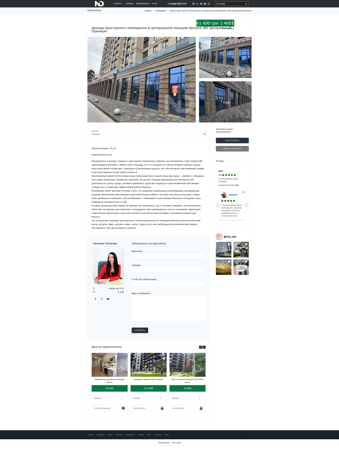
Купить (118, 3)
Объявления (160, 10)
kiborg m (233, 194)
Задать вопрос (232, 140)
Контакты (157, 435)
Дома (110, 435)
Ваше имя (137, 251)
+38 (177, 4)
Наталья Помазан (105, 243)
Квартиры (101, 435)
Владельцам (142, 3)
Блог (149, 435)
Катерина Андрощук (102, 408)
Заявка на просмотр (232, 149)
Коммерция (130, 435)
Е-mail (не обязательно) (144, 279)
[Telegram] (201, 4)
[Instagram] (197, 4)
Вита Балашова (139, 408)
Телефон (136, 265)
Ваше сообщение (141, 293)
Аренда (129, 3)
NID (220, 171)
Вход (167, 435)
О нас (154, 3)
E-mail (121, 292)
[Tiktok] (209, 4)
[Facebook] (193, 4)
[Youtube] (205, 4)
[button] (223, 250)
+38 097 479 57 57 (116, 288)
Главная (148, 10)
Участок (119, 435)
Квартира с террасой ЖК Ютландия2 (148, 379)
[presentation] (200, 347)
